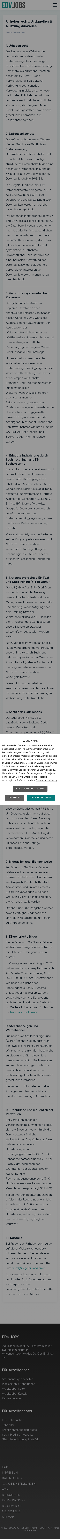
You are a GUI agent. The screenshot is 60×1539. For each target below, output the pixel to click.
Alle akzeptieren (41, 797)
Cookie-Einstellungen (30, 788)
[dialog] (30, 769)
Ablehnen (15, 797)
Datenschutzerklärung (47, 780)
